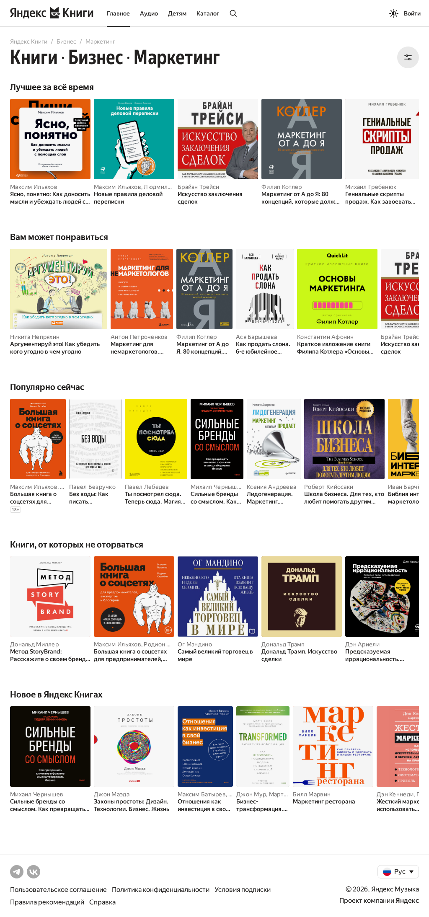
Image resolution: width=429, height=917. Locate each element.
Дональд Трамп (283, 644)
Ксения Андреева (271, 486)
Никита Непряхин (34, 336)
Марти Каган (287, 794)
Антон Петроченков (139, 336)
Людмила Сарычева (172, 186)
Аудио (149, 13)
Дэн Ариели (362, 644)
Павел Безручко (92, 486)
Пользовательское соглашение (58, 890)
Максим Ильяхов (33, 186)
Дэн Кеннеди (395, 794)
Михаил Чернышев (217, 486)
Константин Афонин (325, 336)
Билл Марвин (312, 794)
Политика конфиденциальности (160, 890)
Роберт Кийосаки (328, 486)
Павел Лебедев (147, 486)
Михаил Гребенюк (370, 186)
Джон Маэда (111, 794)
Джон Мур (251, 794)
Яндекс (407, 900)
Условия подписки (242, 890)
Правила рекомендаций (47, 902)
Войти (412, 13)
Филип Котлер (281, 186)
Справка (102, 902)
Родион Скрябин (167, 644)
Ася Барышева (256, 336)
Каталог (207, 13)
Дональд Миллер (34, 644)
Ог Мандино (195, 644)
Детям (177, 13)
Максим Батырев (202, 794)
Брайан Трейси (199, 186)
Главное (118, 13)
